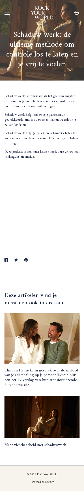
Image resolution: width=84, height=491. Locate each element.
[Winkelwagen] (77, 13)
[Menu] (7, 13)
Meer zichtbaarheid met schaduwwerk (35, 445)
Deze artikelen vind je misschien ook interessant (34, 299)
